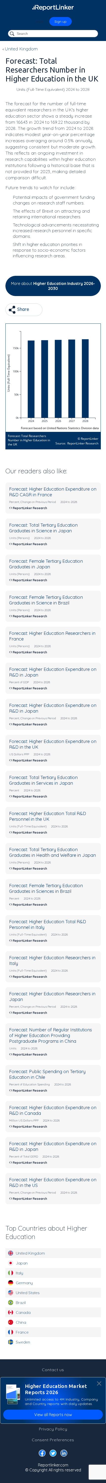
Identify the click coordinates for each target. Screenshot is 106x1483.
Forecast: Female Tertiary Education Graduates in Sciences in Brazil (46, 888)
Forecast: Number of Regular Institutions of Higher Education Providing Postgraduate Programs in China (50, 1035)
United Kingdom (30, 1253)
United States (28, 1292)
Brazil (21, 1302)
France (22, 1332)
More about (53, 286)
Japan (22, 1263)
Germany (24, 1282)
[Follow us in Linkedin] (64, 1454)
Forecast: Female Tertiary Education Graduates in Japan (46, 564)
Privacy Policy (53, 1428)
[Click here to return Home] (53, 7)
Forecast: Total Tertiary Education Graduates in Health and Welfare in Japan (52, 852)
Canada (23, 1312)
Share (22, 309)
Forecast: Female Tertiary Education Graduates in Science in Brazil (46, 600)
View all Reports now (53, 1414)
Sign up (60, 21)
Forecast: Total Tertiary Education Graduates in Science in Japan (43, 528)
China (21, 1322)
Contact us (53, 1369)
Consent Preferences (53, 1439)
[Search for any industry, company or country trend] (12, 34)
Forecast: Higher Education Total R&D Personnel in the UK (47, 816)
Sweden (23, 1342)
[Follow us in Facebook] (42, 1454)
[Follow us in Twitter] (53, 1454)
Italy (19, 1272)
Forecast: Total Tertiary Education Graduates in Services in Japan (43, 780)
